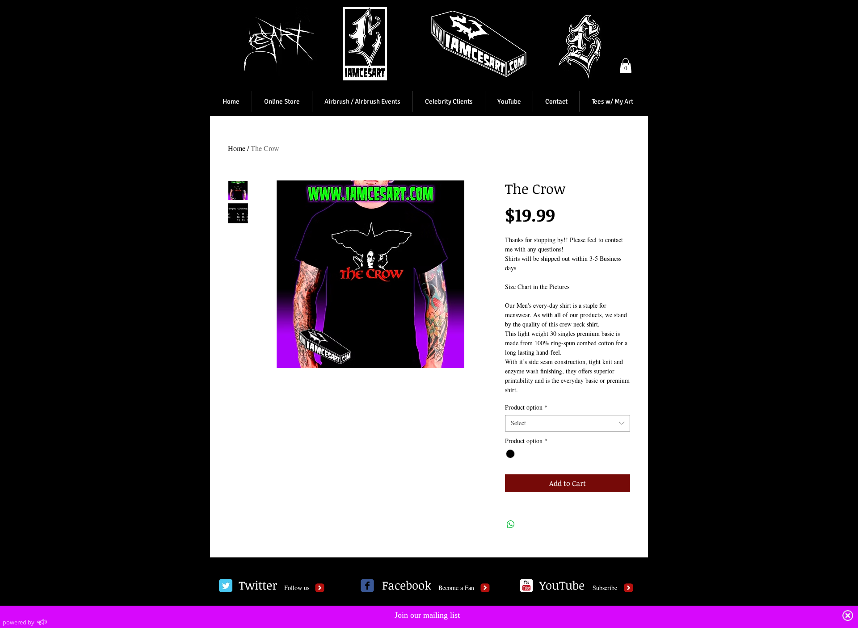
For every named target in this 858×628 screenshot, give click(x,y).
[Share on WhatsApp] (510, 524)
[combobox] (567, 423)
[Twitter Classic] (225, 585)
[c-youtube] (526, 585)
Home (236, 148)
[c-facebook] (367, 585)
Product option (526, 407)
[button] (625, 65)
